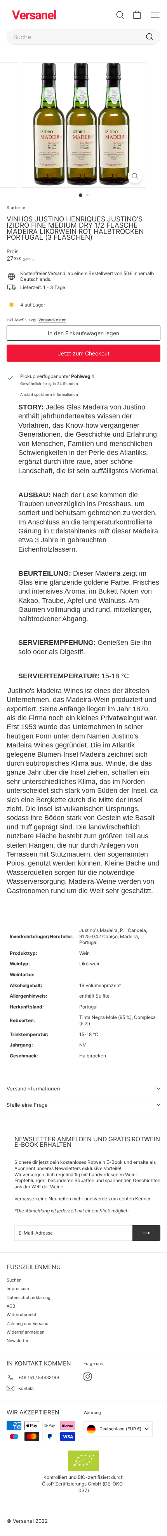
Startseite (16, 207)
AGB (11, 1306)
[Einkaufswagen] (137, 14)
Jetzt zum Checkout (84, 353)
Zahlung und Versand (28, 1323)
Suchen (14, 1280)
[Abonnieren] (146, 1233)
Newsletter (17, 1340)
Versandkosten (52, 319)
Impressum (18, 1288)
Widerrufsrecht (22, 1314)
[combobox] (83, 37)
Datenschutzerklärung (28, 1297)
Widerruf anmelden (25, 1332)
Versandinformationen (33, 1088)
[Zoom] (134, 176)
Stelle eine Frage (27, 1105)
